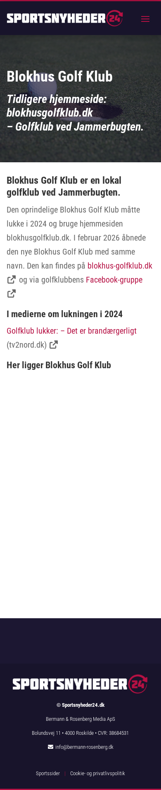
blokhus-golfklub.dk (120, 266)
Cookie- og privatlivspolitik (97, 773)
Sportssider (48, 773)
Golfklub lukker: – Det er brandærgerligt (72, 331)
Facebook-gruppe (114, 280)
